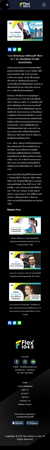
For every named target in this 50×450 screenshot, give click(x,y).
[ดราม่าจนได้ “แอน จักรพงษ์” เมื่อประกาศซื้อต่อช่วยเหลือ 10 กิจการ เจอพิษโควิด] (25, 292)
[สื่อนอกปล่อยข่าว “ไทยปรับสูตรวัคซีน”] (25, 225)
